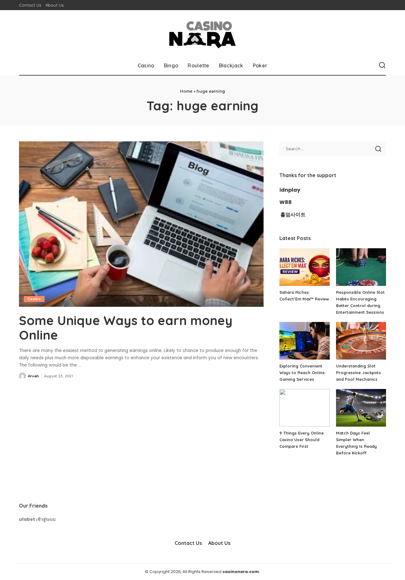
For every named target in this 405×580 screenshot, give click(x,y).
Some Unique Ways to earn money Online (126, 327)
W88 (285, 202)
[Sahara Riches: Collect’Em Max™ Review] (304, 267)
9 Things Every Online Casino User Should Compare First (301, 439)
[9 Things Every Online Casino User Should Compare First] (304, 408)
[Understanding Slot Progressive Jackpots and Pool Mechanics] (361, 341)
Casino (34, 299)
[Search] (382, 65)
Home (186, 91)
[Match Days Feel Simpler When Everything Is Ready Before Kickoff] (361, 408)
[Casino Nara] (202, 33)
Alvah (33, 376)
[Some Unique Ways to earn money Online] (141, 223)
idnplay (289, 190)
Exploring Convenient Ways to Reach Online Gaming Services (302, 372)
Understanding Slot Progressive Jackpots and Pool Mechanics (358, 372)
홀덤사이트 (293, 214)
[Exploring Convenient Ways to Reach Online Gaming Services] (304, 341)
